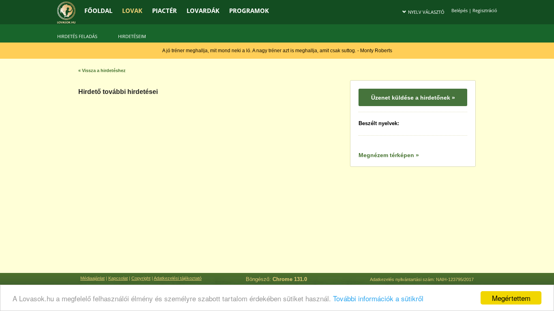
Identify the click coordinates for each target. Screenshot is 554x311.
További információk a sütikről (378, 298)
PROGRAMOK (249, 10)
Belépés (459, 10)
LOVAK (132, 10)
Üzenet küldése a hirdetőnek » (413, 97)
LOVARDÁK (203, 10)
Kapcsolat (118, 278)
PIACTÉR (164, 10)
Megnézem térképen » (389, 155)
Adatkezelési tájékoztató (178, 278)
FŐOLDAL (98, 10)
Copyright (140, 278)
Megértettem (511, 298)
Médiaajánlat (92, 278)
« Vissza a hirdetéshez (102, 70)
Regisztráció (484, 10)
